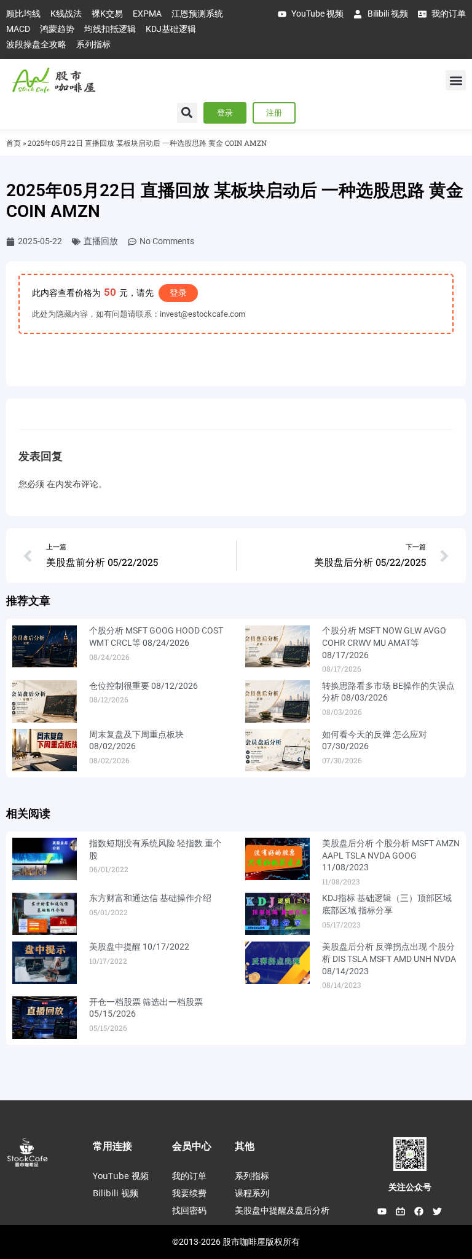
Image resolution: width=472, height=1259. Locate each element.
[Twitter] (437, 1211)
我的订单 (189, 1176)
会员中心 (191, 1146)
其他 (244, 1146)
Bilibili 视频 (115, 1193)
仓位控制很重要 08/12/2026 (143, 686)
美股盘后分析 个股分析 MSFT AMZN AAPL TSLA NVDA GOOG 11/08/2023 (391, 855)
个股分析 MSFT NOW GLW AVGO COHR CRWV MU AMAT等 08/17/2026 (384, 642)
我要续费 (189, 1193)
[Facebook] (419, 1211)
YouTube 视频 (121, 1176)
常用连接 (112, 1146)
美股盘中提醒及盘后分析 (282, 1210)
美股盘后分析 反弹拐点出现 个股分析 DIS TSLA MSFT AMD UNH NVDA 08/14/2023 (389, 958)
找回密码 (189, 1210)
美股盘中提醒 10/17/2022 (139, 946)
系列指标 (252, 1176)
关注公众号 (409, 1187)
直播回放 (101, 241)
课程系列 (252, 1193)
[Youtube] (382, 1211)
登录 (178, 293)
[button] (456, 80)
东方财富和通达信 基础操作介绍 (150, 898)
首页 (13, 143)
